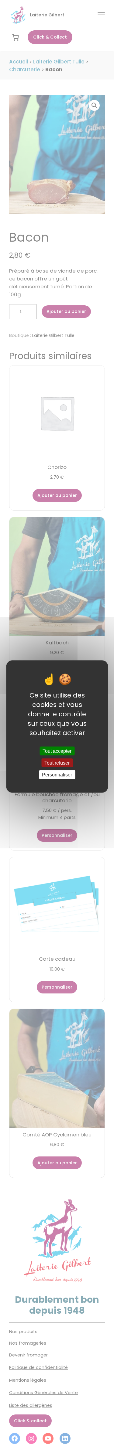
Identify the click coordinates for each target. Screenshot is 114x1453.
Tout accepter (57, 750)
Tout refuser (57, 763)
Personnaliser (57, 774)
